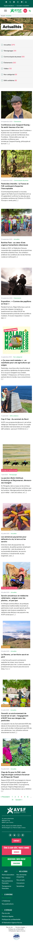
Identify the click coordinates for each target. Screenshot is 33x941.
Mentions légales (7, 916)
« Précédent (5, 797)
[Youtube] (14, 2)
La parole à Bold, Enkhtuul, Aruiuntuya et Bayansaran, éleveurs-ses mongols (16, 480)
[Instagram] (18, 2)
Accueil (3, 15)
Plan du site (6, 913)
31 (12, 800)
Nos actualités (7, 898)
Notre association (8, 875)
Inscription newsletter (22, 5)
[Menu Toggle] (5, 11)
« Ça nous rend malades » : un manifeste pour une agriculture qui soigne (15, 362)
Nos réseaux (6, 878)
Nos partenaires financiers (7, 882)
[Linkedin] (21, 2)
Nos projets (20, 880)
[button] (30, 11)
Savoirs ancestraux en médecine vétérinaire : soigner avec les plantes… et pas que (14, 598)
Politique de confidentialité (11, 919)
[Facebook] (6, 2)
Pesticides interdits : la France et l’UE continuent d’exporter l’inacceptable (15, 186)
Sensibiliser (20, 886)
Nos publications (7, 904)
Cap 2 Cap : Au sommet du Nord (14, 419)
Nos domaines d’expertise (21, 876)
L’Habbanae (6, 901)
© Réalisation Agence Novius (12, 922)
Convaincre (20, 883)
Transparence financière (6, 887)
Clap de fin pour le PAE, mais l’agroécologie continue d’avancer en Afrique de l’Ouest (15, 774)
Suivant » (18, 800)
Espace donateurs (9, 5)
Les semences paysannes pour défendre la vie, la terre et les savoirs (13, 539)
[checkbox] (16, 45)
